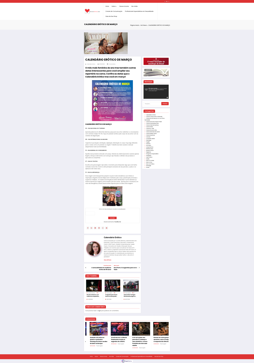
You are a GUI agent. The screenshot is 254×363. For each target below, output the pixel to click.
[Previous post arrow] (85, 268)
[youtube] (167, 1)
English (148, 142)
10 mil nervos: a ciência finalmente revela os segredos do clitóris (115, 339)
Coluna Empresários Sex (152, 123)
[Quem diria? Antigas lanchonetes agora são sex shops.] (131, 285)
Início (107, 6)
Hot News (148, 145)
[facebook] (88, 228)
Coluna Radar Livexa (151, 133)
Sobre (114, 6)
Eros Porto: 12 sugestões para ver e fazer (125, 268)
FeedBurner (117, 222)
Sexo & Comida (150, 160)
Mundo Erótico (150, 150)
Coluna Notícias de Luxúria (153, 132)
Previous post (107, 265)
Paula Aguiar (109, 292)
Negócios (148, 152)
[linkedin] (91, 228)
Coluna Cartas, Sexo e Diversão (154, 116)
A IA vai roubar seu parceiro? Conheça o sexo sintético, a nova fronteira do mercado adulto (135, 341)
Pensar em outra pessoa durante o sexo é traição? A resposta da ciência (158, 339)
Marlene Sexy (149, 148)
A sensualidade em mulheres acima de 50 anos (101, 268)
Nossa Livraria (124, 6)
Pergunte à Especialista (152, 154)
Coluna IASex (149, 126)
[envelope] (95, 228)
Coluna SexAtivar (150, 135)
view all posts (107, 260)
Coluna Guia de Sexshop (152, 125)
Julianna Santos (91, 292)
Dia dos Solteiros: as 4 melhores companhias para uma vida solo (93, 295)
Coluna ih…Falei (150, 128)
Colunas (148, 137)
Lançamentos (149, 147)
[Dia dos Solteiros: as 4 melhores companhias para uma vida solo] (94, 285)
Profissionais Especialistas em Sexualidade (139, 11)
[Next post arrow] (139, 268)
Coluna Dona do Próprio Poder (154, 121)
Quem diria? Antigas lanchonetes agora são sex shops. (130, 295)
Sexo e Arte (149, 162)
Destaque (148, 140)
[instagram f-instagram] (169, 1)
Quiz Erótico (149, 157)
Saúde (147, 159)
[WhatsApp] (102, 228)
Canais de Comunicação (114, 11)
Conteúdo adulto (150, 138)
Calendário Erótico (91, 64)
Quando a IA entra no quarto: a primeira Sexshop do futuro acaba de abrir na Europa (94, 340)
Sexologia (148, 165)
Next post (116, 265)
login (99, 310)
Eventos (148, 143)
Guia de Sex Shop (111, 16)
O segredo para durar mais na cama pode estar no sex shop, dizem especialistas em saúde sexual (111, 295)
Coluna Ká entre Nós (151, 130)
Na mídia (134, 6)
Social (147, 167)
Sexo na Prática (150, 164)
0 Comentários (111, 64)
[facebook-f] (165, 1)
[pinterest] (99, 228)
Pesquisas (148, 155)
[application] (156, 92)
